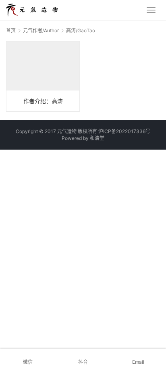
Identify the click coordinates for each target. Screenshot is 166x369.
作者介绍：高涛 (43, 101)
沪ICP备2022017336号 (124, 131)
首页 (11, 30)
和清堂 (97, 138)
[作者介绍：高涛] (42, 76)
